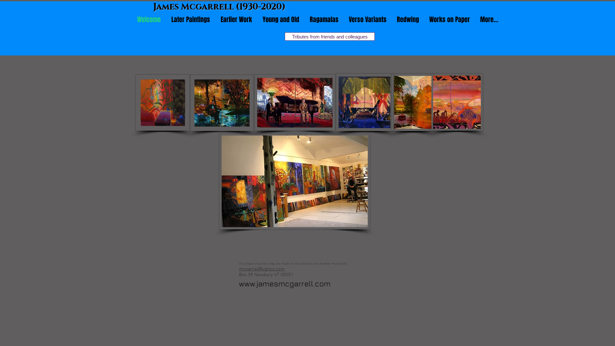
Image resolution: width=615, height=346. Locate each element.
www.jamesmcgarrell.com (285, 283)
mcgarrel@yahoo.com (262, 269)
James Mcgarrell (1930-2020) (219, 7)
